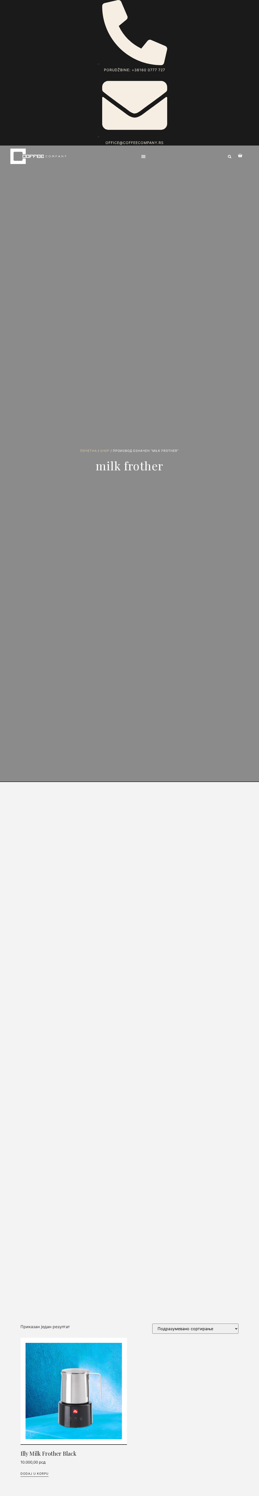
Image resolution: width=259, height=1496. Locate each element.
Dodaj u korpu (34, 1473)
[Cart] (237, 155)
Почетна (88, 451)
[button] (143, 156)
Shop (105, 451)
